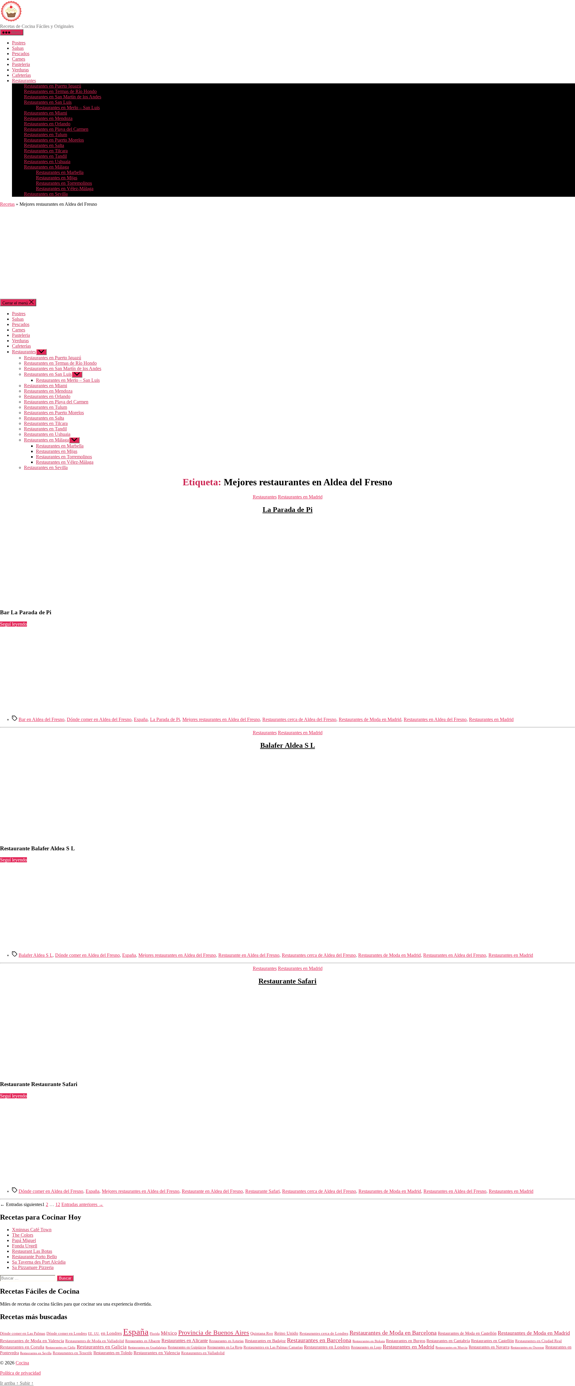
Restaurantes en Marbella (60, 172)
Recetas (7, 204)
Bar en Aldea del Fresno (41, 719)
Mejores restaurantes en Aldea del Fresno (221, 719)
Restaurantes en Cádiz (60, 1347)
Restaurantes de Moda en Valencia (32, 1340)
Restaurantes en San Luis (48, 102)
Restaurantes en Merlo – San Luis (68, 107)
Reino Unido (286, 1333)
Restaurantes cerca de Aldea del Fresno (299, 719)
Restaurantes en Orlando (47, 123)
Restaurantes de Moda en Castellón (467, 1333)
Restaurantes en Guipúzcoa (187, 1347)
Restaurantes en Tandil (45, 156)
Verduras (20, 69)
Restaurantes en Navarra (489, 1347)
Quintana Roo (261, 1333)
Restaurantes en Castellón (492, 1341)
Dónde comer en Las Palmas (22, 1333)
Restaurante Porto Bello (34, 1256)
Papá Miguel (24, 1240)
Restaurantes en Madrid (300, 496)
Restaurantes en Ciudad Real (538, 1341)
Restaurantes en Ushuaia (47, 161)
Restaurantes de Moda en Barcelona (393, 1332)
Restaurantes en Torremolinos (64, 183)
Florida (155, 1333)
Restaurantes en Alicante (184, 1340)
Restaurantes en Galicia (102, 1347)
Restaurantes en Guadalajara (147, 1347)
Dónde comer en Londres (66, 1333)
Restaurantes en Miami (45, 112)
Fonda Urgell (24, 1245)
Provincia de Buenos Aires (213, 1332)
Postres (18, 42)
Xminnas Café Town (32, 1229)
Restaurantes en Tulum (45, 134)
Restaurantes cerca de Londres (323, 1333)
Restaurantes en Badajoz (265, 1341)
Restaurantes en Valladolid (203, 1353)
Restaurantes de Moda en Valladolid (94, 1341)
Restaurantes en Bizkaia (368, 1341)
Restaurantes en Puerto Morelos (54, 139)
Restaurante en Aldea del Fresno (248, 955)
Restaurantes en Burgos (405, 1341)
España (141, 719)
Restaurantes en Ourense (527, 1347)
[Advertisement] (287, 254)
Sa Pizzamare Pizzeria (33, 1267)
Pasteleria (21, 64)
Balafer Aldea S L (287, 745)
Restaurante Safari (287, 981)
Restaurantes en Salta (44, 145)
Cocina (22, 1362)
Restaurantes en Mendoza (48, 118)
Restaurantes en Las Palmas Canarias (273, 1347)
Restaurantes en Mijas (56, 177)
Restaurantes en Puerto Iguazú (52, 85)
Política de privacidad (20, 1373)
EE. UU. (94, 1333)
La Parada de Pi (288, 509)
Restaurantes (24, 80)
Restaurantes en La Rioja (224, 1347)
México (169, 1333)
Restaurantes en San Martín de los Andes (62, 96)
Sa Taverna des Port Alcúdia (39, 1262)
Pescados (20, 53)
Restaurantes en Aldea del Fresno (435, 719)
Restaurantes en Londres (327, 1347)
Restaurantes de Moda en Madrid (370, 719)
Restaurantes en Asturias (226, 1341)
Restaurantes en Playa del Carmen (56, 129)
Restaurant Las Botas (32, 1251)
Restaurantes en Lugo (366, 1347)
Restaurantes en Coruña (22, 1347)
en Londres (111, 1333)
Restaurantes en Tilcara (46, 150)
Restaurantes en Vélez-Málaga (64, 188)
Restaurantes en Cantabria (448, 1341)
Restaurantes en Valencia (157, 1352)
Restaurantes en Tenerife (72, 1353)
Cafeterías (21, 75)
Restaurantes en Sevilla (46, 193)
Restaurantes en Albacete (142, 1341)
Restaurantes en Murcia (451, 1347)
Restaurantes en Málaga (46, 166)
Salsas (18, 48)
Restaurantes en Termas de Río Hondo (60, 91)
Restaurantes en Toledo (112, 1352)
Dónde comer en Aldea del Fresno (99, 719)
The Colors (22, 1235)
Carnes (18, 58)
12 (57, 1204)
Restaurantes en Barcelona (319, 1340)
